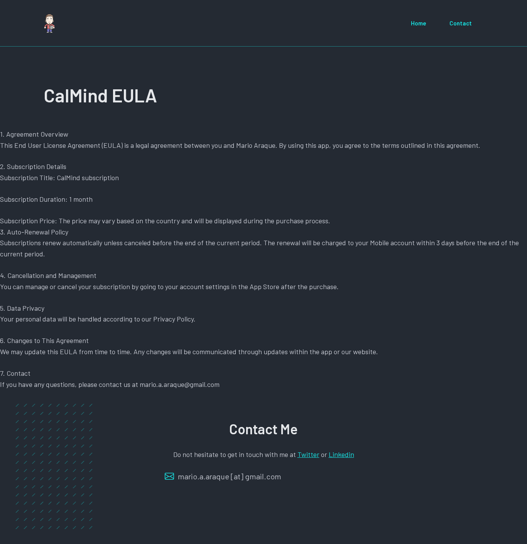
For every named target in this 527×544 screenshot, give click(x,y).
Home (418, 23)
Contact (460, 23)
